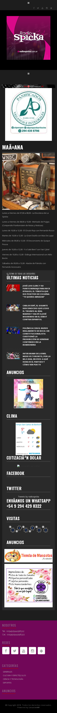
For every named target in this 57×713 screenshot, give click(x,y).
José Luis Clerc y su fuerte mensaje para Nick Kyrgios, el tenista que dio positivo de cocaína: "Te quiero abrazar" (36, 291)
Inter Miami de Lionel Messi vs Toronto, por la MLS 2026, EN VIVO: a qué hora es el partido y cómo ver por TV (36, 359)
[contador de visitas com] (28, 528)
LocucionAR (34, 707)
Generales (7, 672)
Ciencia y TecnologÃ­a (13, 679)
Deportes (7, 683)
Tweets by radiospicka (28, 496)
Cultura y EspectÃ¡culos (14, 675)
